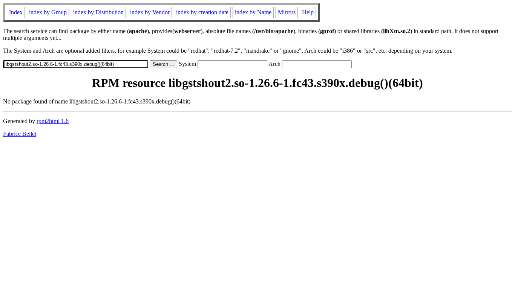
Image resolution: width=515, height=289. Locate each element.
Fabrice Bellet (19, 134)
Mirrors (287, 12)
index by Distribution (98, 12)
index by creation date (202, 12)
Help (308, 12)
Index (16, 12)
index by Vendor (150, 12)
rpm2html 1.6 (53, 121)
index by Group (48, 12)
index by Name (253, 12)
